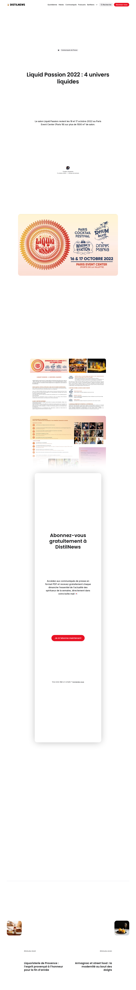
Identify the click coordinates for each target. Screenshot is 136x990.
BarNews (90, 5)
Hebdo (61, 5)
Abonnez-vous (121, 5)
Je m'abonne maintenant (68, 638)
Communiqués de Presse (69, 50)
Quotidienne (52, 5)
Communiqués (71, 5)
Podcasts (82, 5)
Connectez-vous (78, 682)
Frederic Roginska (68, 171)
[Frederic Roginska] (68, 168)
